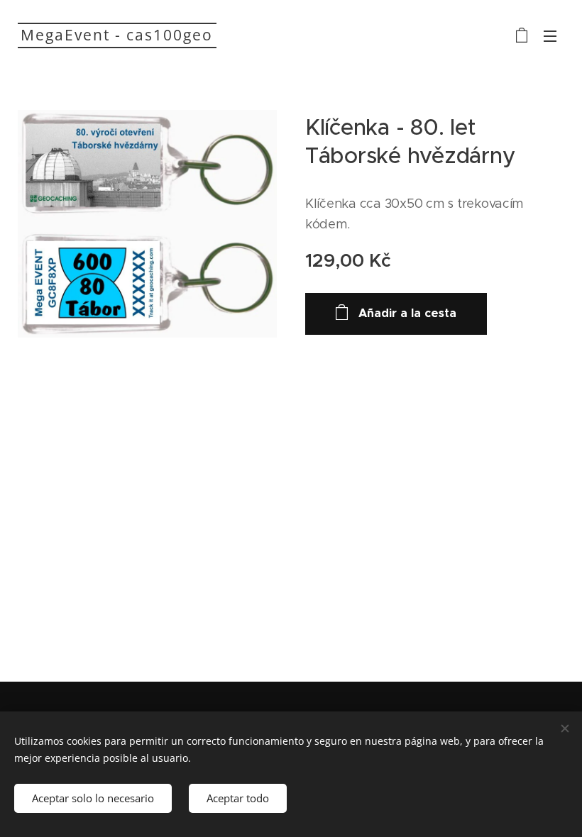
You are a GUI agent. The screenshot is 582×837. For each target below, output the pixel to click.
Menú (550, 35)
